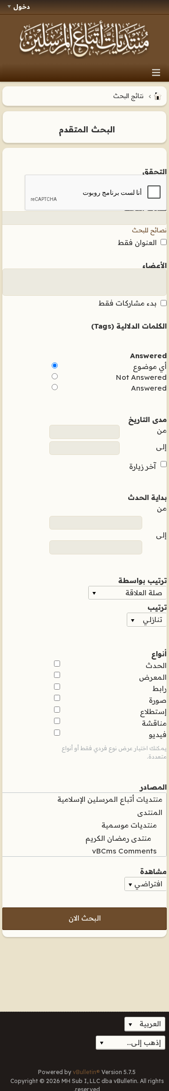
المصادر (153, 786)
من (162, 430)
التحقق (154, 171)
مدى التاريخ (147, 419)
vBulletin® (86, 1072)
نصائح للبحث (149, 230)
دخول (21, 6)
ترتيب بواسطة (142, 580)
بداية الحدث (147, 496)
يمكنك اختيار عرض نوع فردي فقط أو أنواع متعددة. (114, 752)
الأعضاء (154, 265)
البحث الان (85, 918)
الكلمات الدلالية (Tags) (129, 325)
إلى (161, 446)
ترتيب (157, 606)
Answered (148, 355)
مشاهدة (153, 871)
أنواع (159, 653)
